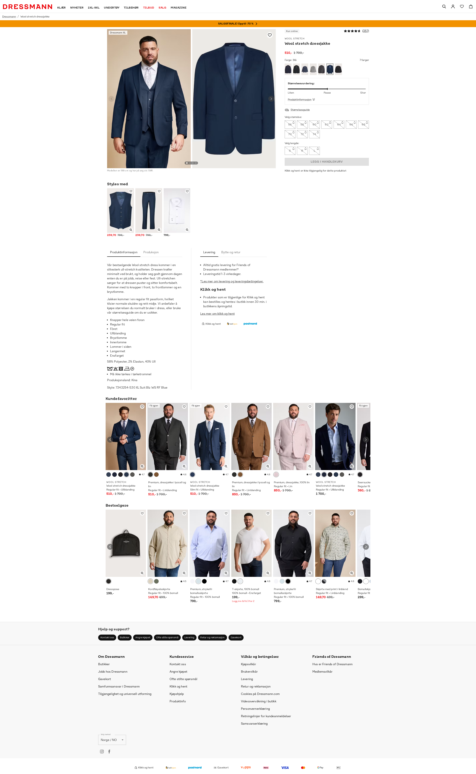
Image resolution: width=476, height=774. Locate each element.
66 (351, 124)
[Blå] (304, 69)
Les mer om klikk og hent (217, 313)
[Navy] (288, 69)
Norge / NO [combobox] (109, 740)
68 (364, 124)
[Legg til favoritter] (270, 35)
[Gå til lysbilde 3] (193, 163)
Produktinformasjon (300, 99)
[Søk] (444, 6)
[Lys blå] (198, 581)
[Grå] (313, 69)
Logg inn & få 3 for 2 (243, 601)
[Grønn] (156, 581)
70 (290, 134)
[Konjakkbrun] (156, 474)
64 (339, 124)
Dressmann (9, 16)
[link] (453, 6)
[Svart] (296, 69)
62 (327, 124)
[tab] (123, 252)
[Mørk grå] (321, 69)
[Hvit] (192, 581)
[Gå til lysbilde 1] (187, 163)
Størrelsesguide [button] (300, 109)
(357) (365, 31)
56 (290, 124)
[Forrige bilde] (112, 99)
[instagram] (102, 751)
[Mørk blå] (324, 581)
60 (314, 124)
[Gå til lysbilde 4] (196, 163)
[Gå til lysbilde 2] (190, 163)
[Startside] (27, 6)
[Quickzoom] (131, 230)
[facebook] (109, 751)
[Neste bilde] (271, 99)
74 (314, 134)
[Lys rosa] (276, 474)
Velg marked (105, 735)
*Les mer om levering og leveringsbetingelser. (231, 281)
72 (302, 134)
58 (302, 124)
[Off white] (150, 581)
